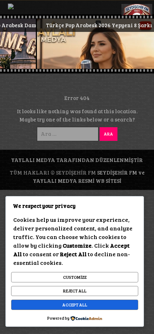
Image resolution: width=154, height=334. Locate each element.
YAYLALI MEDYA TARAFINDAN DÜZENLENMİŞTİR (77, 159)
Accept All (74, 304)
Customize (75, 277)
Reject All (75, 291)
